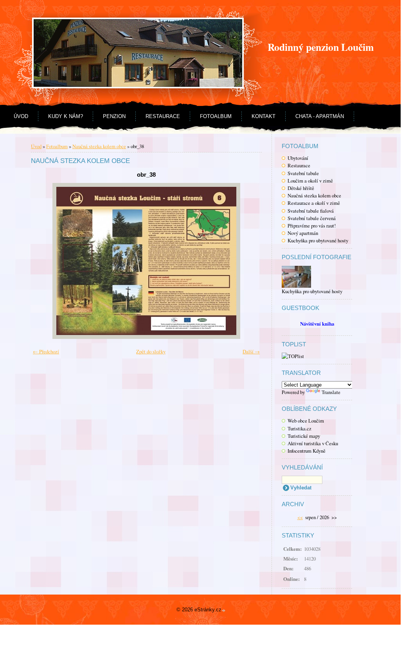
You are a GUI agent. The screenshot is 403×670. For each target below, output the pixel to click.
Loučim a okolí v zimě (310, 180)
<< (300, 517)
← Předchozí (46, 351)
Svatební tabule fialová (311, 210)
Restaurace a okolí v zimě (314, 202)
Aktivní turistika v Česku (313, 443)
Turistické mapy (304, 435)
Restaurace (163, 116)
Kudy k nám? (65, 116)
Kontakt (263, 116)
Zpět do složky (151, 351)
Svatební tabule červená (312, 218)
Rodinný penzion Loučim (321, 46)
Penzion (114, 116)
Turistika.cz (299, 428)
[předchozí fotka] (47, 261)
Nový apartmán (303, 232)
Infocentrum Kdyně (307, 450)
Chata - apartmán (319, 116)
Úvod (21, 116)
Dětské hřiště (301, 188)
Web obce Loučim (306, 420)
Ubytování (298, 157)
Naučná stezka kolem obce (314, 195)
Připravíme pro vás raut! (312, 225)
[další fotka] (245, 261)
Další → (251, 351)
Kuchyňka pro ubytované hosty (318, 240)
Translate (331, 392)
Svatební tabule (303, 173)
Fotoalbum (216, 116)
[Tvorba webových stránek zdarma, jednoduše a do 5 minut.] (224, 610)
